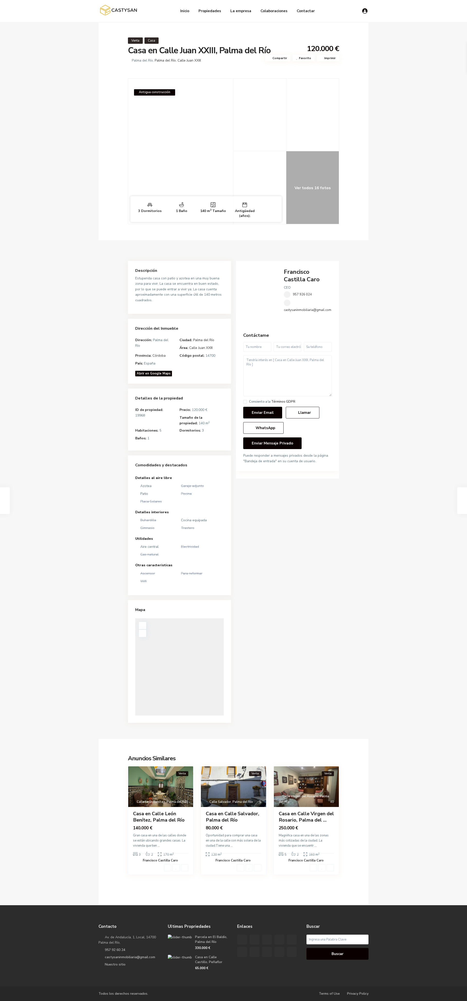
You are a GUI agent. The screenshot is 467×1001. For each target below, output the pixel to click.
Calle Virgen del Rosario (300, 796)
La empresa (240, 11)
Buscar (337, 953)
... (159, 845)
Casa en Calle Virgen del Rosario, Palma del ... (306, 816)
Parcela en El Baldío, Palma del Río (211, 939)
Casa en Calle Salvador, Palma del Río (232, 816)
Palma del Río (165, 60)
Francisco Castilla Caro (302, 275)
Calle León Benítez (151, 802)
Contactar (306, 11)
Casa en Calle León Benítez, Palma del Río (159, 816)
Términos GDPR (283, 401)
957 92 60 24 (115, 950)
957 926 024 (302, 294)
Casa (151, 40)
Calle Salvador (220, 802)
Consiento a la (272, 402)
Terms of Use (329, 993)
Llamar (304, 412)
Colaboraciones (273, 11)
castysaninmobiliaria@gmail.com (307, 310)
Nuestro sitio (115, 964)
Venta (135, 40)
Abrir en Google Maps (154, 373)
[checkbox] (245, 402)
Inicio (184, 11)
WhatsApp (265, 427)
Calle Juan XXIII (189, 60)
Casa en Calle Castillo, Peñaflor (208, 959)
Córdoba (159, 355)
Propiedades (209, 11)
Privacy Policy (357, 993)
